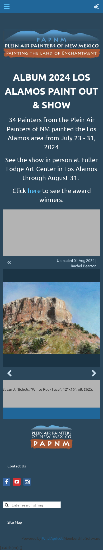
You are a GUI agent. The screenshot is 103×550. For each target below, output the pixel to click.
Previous (9, 373)
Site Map (14, 522)
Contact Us (16, 465)
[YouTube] (17, 482)
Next (93, 373)
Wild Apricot (52, 538)
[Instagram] (27, 482)
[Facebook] (6, 482)
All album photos (9, 262)
